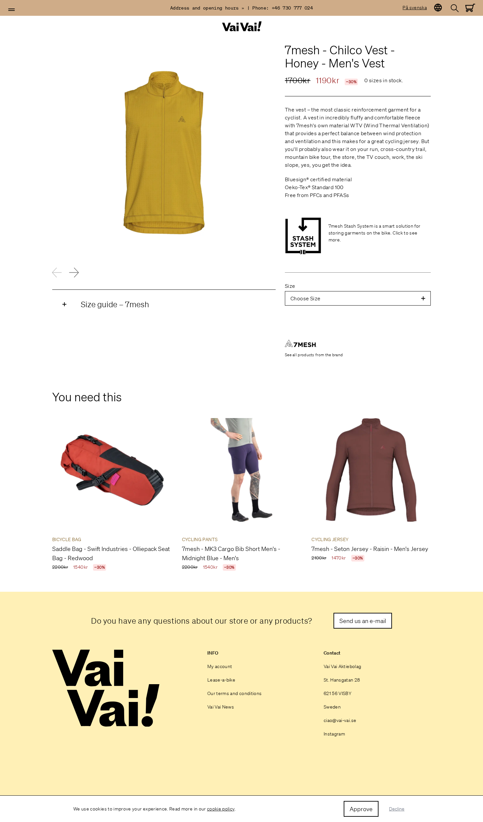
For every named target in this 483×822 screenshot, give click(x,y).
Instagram (334, 734)
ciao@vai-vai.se (340, 720)
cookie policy (221, 809)
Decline (396, 809)
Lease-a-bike (221, 680)
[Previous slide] (56, 272)
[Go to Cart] (470, 8)
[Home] (241, 26)
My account (219, 666)
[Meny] (11, 10)
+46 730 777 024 (292, 8)
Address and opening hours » (207, 8)
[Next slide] (74, 272)
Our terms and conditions (234, 693)
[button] (11, 10)
